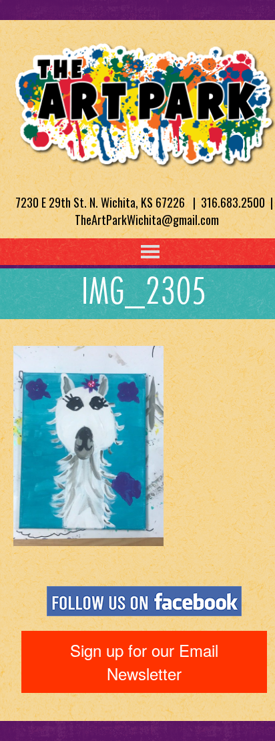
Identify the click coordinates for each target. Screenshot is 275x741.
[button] (122, 251)
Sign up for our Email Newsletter (144, 661)
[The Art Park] (144, 102)
